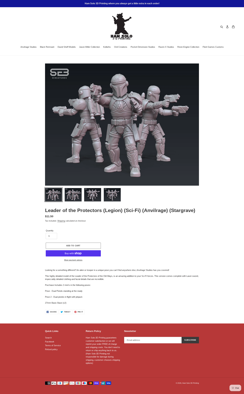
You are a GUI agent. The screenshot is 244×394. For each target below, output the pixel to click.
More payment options (73, 260)
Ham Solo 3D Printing (190, 383)
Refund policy (51, 349)
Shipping (61, 221)
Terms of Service (53, 345)
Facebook (49, 341)
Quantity (50, 230)
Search (48, 337)
